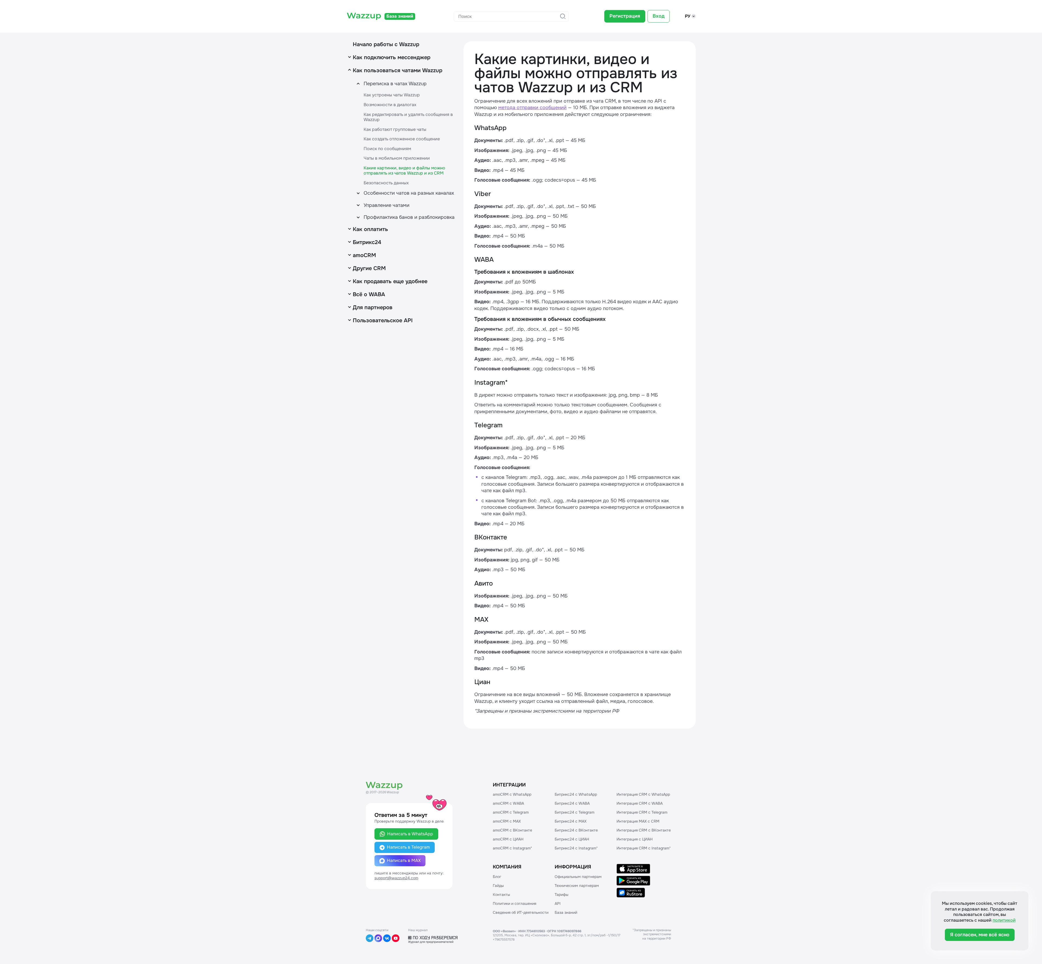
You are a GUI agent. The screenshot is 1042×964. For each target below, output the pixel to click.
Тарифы (561, 894)
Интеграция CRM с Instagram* (644, 848)
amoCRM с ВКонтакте (512, 830)
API (558, 903)
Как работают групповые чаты (395, 129)
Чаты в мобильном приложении (397, 158)
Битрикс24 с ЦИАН (572, 839)
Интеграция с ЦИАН (635, 839)
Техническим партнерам (577, 885)
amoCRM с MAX (507, 821)
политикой (1004, 920)
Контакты (501, 894)
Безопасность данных (386, 183)
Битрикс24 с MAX (570, 821)
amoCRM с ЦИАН (508, 839)
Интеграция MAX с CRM (638, 821)
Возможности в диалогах (390, 105)
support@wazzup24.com (396, 877)
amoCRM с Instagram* (512, 848)
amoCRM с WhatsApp (512, 794)
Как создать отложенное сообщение (402, 139)
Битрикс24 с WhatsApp (576, 794)
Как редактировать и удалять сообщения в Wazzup (408, 117)
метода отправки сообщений (532, 107)
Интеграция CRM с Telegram (642, 812)
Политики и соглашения (514, 903)
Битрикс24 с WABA (572, 803)
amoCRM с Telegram (511, 812)
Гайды (498, 885)
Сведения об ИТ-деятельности (520, 912)
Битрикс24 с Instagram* (576, 848)
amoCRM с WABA (508, 803)
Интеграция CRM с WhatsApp (643, 794)
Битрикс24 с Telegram (574, 812)
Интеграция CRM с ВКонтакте (644, 830)
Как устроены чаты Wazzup (392, 95)
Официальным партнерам (578, 876)
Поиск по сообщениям (387, 148)
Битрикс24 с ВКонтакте (576, 830)
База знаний (566, 912)
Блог (497, 876)
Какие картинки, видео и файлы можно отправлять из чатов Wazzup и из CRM (404, 170)
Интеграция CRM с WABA (640, 803)
